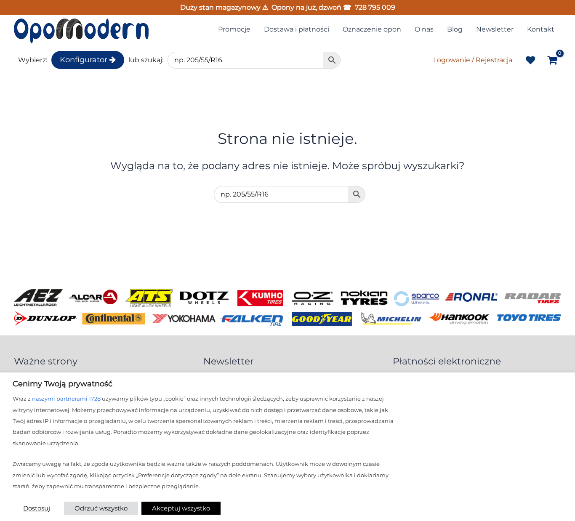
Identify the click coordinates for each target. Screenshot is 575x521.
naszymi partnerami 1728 (66, 398)
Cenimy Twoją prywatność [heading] (62, 383)
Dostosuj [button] (36, 508)
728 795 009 (375, 7)
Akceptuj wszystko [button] (181, 508)
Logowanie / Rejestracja (472, 60)
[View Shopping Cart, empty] (552, 61)
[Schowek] (530, 60)
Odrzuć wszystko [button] (101, 508)
